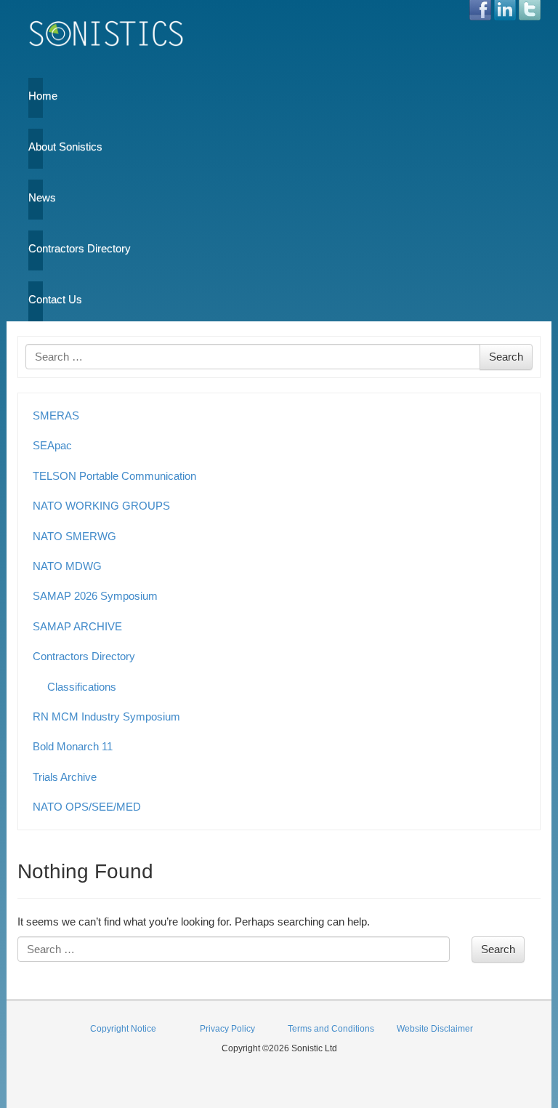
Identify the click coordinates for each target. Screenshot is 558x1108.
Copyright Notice (123, 1029)
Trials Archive (65, 777)
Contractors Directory (35, 248)
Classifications (81, 687)
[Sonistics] (107, 33)
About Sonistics (35, 146)
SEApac (52, 445)
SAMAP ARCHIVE (77, 626)
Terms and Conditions (331, 1029)
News (35, 197)
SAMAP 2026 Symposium (95, 596)
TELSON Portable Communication (114, 476)
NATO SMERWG (74, 536)
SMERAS (56, 415)
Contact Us (35, 299)
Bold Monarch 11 (73, 746)
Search (506, 356)
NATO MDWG (67, 566)
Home (35, 95)
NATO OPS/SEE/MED (87, 806)
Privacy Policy (227, 1029)
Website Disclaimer (435, 1029)
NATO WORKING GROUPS (101, 505)
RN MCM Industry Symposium (106, 716)
